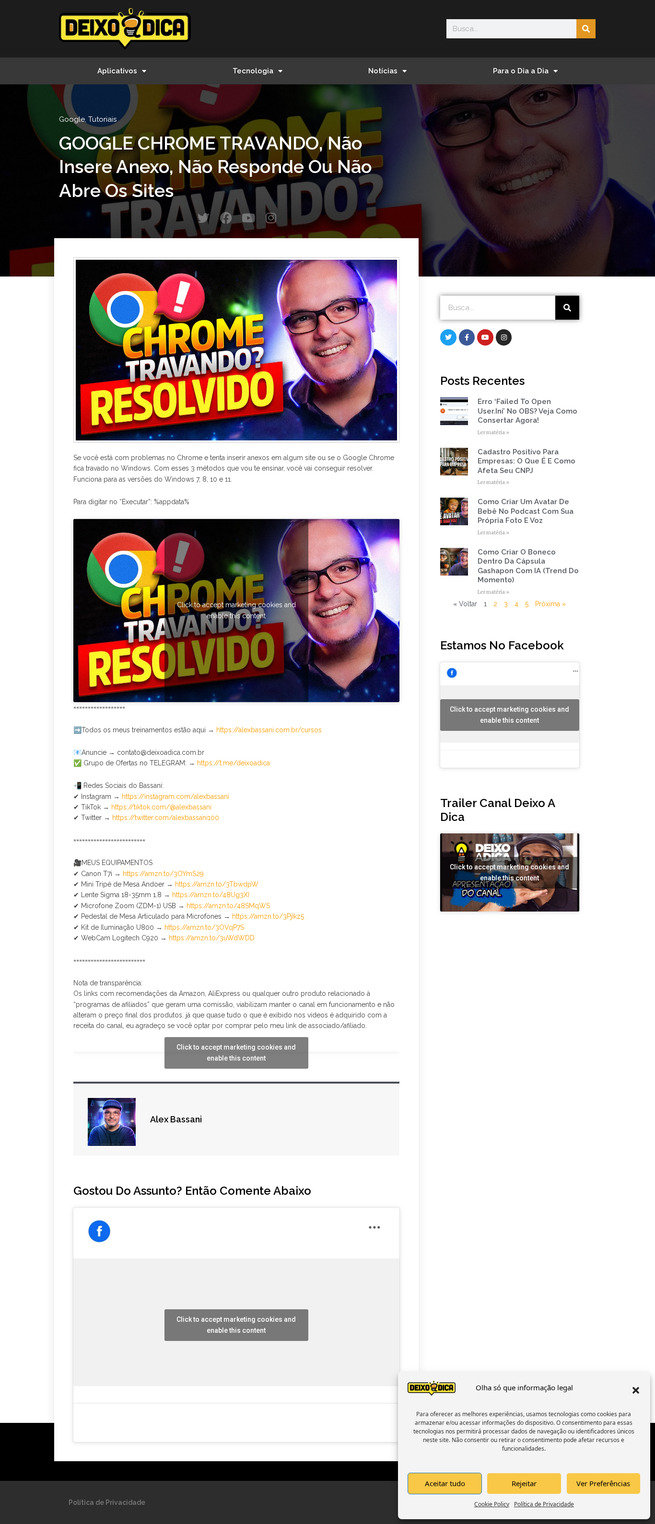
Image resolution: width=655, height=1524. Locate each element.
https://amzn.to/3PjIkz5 (268, 916)
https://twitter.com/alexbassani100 (165, 817)
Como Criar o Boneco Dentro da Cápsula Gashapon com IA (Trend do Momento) (528, 566)
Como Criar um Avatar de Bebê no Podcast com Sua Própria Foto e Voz (525, 511)
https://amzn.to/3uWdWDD (212, 938)
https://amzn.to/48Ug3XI (210, 895)
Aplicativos (117, 71)
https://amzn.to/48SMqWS (228, 906)
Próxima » (550, 604)
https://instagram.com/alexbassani (175, 796)
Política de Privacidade (544, 1504)
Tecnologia (253, 71)
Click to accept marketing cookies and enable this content (236, 610)
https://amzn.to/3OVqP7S (204, 927)
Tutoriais (102, 119)
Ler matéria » (493, 432)
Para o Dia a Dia (521, 71)
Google (72, 119)
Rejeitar (524, 1483)
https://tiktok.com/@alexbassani (161, 807)
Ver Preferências (603, 1483)
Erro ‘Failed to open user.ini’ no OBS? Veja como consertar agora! (527, 411)
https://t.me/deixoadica (233, 763)
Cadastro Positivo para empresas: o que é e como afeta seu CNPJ (526, 461)
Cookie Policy (491, 1504)
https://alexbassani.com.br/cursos (269, 730)
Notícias (383, 71)
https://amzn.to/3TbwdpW (216, 884)
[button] (636, 1390)
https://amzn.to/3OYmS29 (163, 873)
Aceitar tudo (445, 1483)
